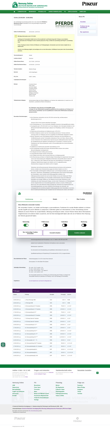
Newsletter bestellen (84, 370)
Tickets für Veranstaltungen (41, 397)
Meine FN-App (81, 387)
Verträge (36, 399)
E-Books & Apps (60, 389)
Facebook (80, 385)
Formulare (37, 389)
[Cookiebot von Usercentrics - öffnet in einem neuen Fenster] (84, 193)
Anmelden (83, 11)
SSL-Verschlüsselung (34, 410)
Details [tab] (55, 199)
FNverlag (44, 408)
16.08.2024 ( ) (17, 309)
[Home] (14, 11)
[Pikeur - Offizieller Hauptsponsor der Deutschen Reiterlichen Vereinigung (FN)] (19, 419)
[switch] (45, 225)
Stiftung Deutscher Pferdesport (54, 408)
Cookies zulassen (79, 233)
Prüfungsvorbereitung (61, 393)
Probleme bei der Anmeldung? (84, 26)
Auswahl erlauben (55, 233)
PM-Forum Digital (67, 408)
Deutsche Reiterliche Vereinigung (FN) (31, 408)
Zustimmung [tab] (29, 199)
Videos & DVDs (60, 395)
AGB (13, 385)
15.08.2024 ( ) (17, 306)
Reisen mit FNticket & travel (41, 393)
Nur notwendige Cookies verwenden (30, 232)
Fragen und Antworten (18, 391)
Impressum (15, 393)
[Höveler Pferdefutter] (77, 419)
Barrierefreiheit (16, 389)
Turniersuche (22, 11)
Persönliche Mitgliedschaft (41, 395)
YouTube (79, 393)
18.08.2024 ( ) (16, 299)
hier (72, 372)
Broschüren (37, 385)
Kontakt (14, 395)
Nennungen (32, 11)
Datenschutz (15, 387)
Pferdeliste (42, 11)
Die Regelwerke (60, 387)
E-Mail (26, 377)
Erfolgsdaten (72, 11)
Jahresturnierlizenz (55, 11)
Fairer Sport (37, 387)
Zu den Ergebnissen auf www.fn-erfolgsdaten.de (40, 280)
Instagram (80, 389)
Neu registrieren (84, 32)
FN (65, 11)
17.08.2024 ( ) (17, 312)
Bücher (58, 385)
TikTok (79, 391)
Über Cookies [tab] (81, 199)
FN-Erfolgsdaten (60, 391)
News (35, 391)
